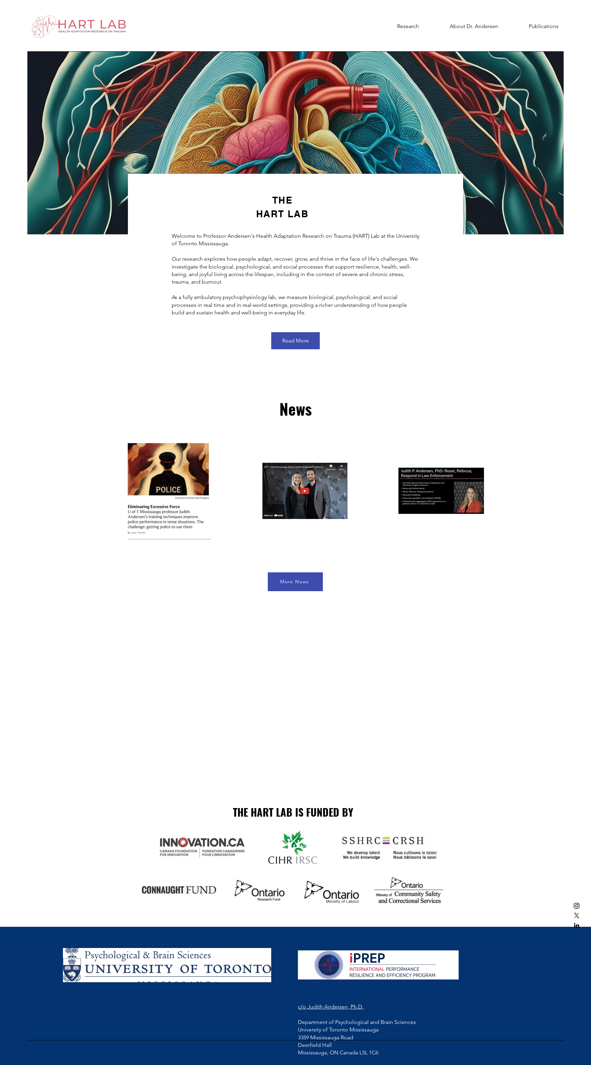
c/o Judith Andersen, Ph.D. (331, 1006)
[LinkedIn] (576, 925)
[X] (576, 915)
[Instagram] (576, 905)
